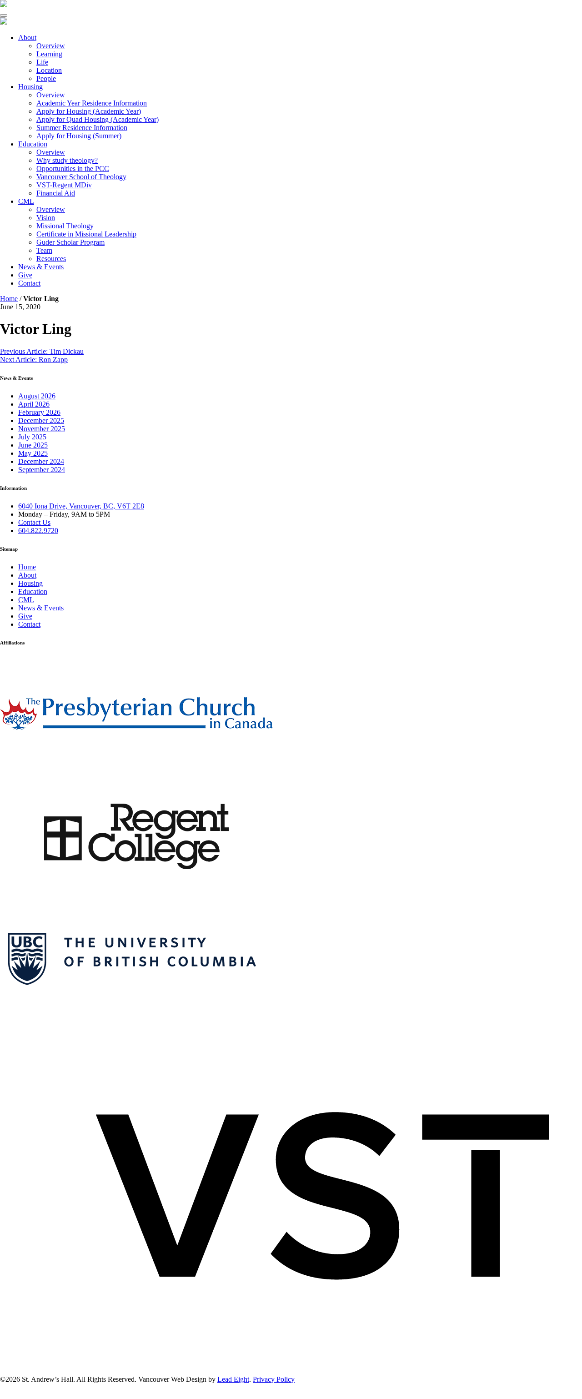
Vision (45, 217)
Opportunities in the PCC (72, 168)
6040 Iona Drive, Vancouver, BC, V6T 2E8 (81, 506)
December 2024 (41, 461)
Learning (49, 54)
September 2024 (41, 469)
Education (32, 144)
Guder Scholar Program (70, 242)
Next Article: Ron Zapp (34, 359)
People (46, 78)
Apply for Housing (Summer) (78, 136)
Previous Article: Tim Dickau (42, 351)
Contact (29, 283)
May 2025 (33, 453)
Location (49, 70)
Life (42, 62)
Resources (51, 258)
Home (9, 298)
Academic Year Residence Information (91, 103)
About (27, 37)
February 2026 (39, 412)
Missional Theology (65, 226)
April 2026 (34, 404)
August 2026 (36, 396)
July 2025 (32, 437)
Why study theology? (67, 160)
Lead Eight (233, 1379)
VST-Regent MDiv (64, 185)
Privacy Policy (274, 1379)
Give (25, 275)
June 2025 (33, 445)
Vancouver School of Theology (81, 177)
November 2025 (41, 429)
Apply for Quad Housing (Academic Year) (97, 119)
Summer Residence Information (81, 127)
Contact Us (34, 522)
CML (26, 201)
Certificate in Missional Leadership (86, 234)
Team (44, 250)
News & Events (41, 267)
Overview (50, 46)
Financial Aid (55, 193)
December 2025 (41, 420)
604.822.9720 (38, 530)
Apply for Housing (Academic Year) (88, 111)
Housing (30, 87)
